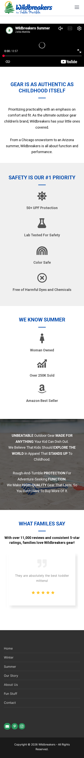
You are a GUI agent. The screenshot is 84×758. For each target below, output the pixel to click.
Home (8, 648)
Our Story (11, 676)
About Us (11, 685)
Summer (10, 667)
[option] (42, 579)
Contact (10, 703)
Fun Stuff (10, 694)
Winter (8, 657)
